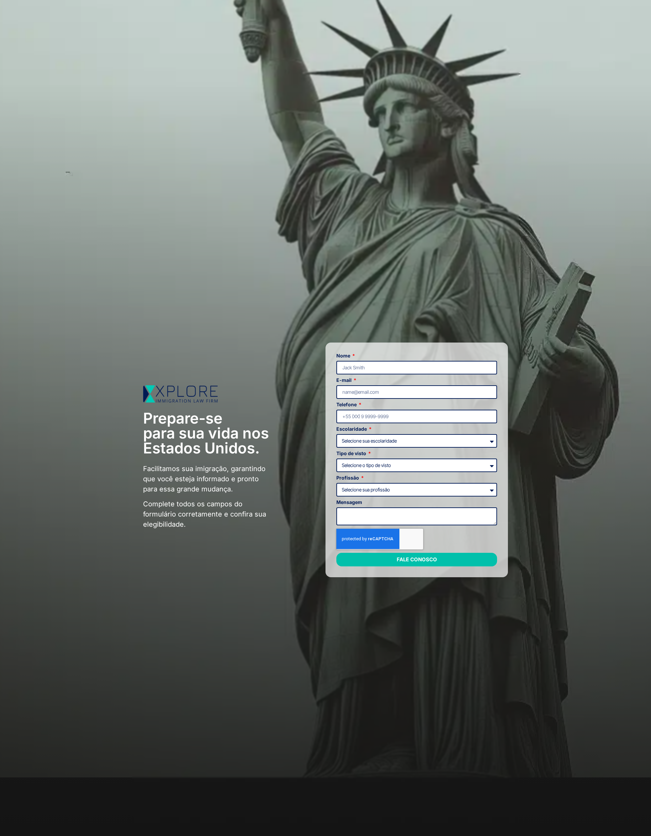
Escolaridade (352, 429)
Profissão (348, 478)
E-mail (344, 380)
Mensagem (349, 502)
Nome (343, 355)
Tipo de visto (351, 453)
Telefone (347, 404)
